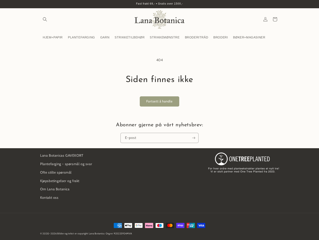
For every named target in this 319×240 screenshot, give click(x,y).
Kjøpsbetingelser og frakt (59, 181)
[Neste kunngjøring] (277, 4)
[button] (45, 19)
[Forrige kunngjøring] (41, 4)
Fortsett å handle (159, 101)
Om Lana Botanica (55, 189)
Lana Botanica (97, 233)
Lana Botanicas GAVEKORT (62, 155)
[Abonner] (193, 138)
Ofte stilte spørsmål (56, 172)
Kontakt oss (49, 198)
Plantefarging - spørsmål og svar (66, 164)
